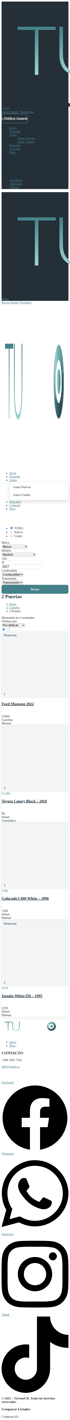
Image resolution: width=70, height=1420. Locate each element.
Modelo (6, 550)
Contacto (14, 148)
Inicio (12, 127)
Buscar (35, 589)
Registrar (26, 302)
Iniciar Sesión (10, 112)
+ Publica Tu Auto (14, 518)
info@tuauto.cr (11, 1066)
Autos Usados (25, 141)
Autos (13, 134)
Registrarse (27, 112)
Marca (5, 542)
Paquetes (14, 131)
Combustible (9, 570)
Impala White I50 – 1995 (22, 996)
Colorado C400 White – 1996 (25, 898)
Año (4, 558)
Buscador (15, 145)
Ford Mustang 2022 (18, 704)
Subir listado (10, 1076)
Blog (12, 152)
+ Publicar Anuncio (14, 118)
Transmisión (9, 578)
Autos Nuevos (26, 138)
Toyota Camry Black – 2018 (24, 801)
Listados (14, 607)
